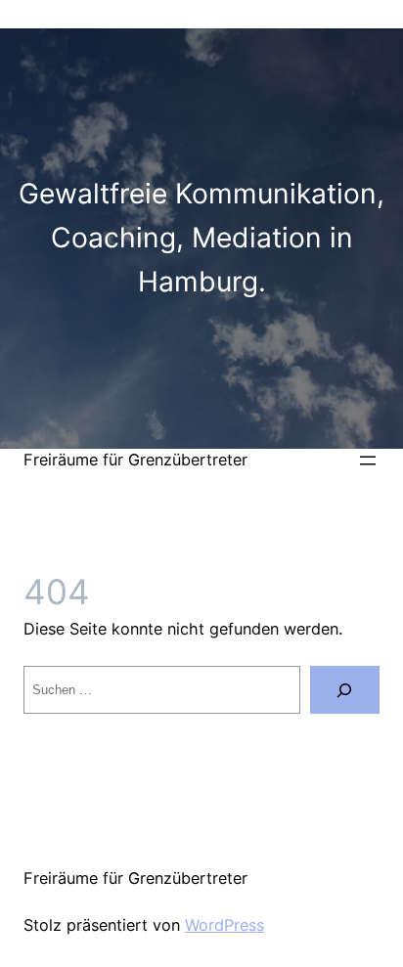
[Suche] (345, 690)
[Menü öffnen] (368, 460)
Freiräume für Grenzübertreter (135, 459)
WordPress (224, 925)
